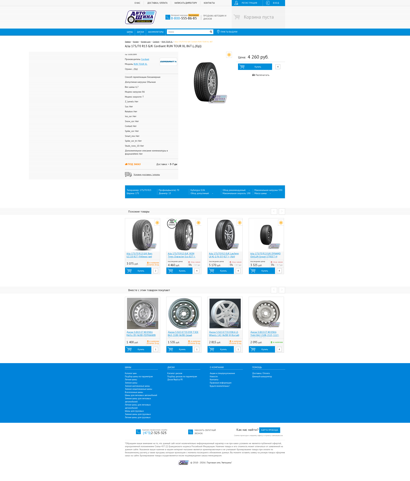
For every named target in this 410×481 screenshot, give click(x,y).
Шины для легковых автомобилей (141, 395)
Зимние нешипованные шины (138, 389)
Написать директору (186, 3)
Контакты (209, 3)
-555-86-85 (184, 18)
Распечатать (262, 75)
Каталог (136, 42)
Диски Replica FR (175, 379)
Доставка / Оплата (157, 3)
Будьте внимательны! (220, 386)
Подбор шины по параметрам (139, 376)
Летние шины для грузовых (138, 417)
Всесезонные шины (134, 392)
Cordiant (156, 42)
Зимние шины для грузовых (138, 414)
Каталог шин (146, 42)
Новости (214, 376)
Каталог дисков (174, 373)
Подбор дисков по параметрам (182, 376)
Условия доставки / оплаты (147, 174)
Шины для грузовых (134, 411)
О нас (137, 3)
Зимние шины (131, 382)
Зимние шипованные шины (137, 386)
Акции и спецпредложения (222, 373)
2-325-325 (155, 432)
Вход (276, 3)
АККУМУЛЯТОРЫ (156, 32)
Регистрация (249, 3)
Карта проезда (269, 430)
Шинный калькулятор (262, 376)
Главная (128, 42)
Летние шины (131, 379)
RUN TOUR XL (167, 42)
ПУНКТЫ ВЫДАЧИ (229, 31)
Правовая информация (220, 382)
